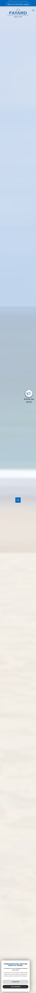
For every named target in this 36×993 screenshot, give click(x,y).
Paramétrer (15, 982)
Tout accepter (15, 986)
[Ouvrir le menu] (34, 10)
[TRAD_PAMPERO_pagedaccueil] (18, 17)
